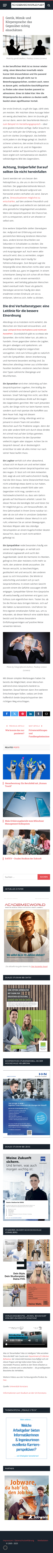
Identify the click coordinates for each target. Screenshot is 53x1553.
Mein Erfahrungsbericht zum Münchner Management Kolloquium (24, 822)
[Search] (48, 5)
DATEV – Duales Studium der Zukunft (23, 858)
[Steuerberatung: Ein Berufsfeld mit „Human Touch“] (26, 766)
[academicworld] (28, 5)
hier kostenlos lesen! (39, 966)
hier (4, 1380)
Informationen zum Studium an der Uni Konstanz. (25, 1393)
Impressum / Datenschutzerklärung (18, 1540)
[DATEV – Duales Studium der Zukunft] (26, 842)
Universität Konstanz (19, 1386)
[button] (5, 1547)
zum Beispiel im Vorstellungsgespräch (22, 124)
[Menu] (5, 5)
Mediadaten (43, 1540)
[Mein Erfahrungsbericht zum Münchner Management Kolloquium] (26, 804)
